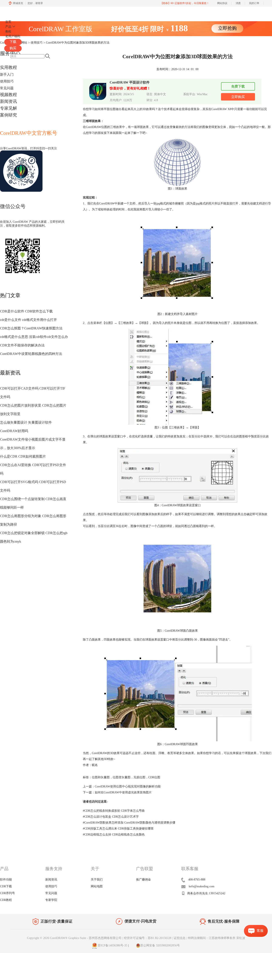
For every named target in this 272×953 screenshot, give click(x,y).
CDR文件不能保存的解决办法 (22, 345)
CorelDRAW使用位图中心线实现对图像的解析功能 (128, 786)
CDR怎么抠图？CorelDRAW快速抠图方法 (31, 328)
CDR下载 (6, 886)
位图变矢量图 (121, 777)
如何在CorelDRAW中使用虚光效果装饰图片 (123, 792)
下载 (13, 42)
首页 (8, 21)
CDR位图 (154, 777)
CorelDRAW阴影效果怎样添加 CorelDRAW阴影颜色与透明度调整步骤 (129, 822)
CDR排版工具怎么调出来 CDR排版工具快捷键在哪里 (118, 828)
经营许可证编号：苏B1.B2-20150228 (147, 938)
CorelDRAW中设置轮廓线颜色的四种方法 (31, 354)
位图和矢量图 (101, 777)
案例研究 (8, 115)
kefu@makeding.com (201, 886)
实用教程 (8, 67)
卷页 (170, 753)
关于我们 (97, 879)
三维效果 (116, 127)
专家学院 (51, 900)
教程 (8, 31)
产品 (8, 26)
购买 (13, 48)
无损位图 (139, 777)
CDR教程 (6, 900)
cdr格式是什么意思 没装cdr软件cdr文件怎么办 (34, 337)
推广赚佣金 (143, 879)
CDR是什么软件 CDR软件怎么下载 (26, 311)
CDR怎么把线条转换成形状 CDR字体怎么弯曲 (114, 810)
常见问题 (7, 88)
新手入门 (7, 74)
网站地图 (97, 886)
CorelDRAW (16, 11)
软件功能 (6, 879)
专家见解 (8, 108)
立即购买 (238, 97)
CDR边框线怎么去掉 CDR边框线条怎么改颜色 (114, 834)
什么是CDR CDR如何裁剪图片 (23, 456)
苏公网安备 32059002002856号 (160, 945)
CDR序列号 (7, 893)
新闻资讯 (8, 101)
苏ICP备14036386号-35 (112, 945)
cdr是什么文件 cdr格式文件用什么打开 (28, 320)
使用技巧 (7, 81)
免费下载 (238, 86)
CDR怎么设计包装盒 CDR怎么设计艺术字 (111, 816)
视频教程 (8, 94)
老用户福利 (12, 36)
